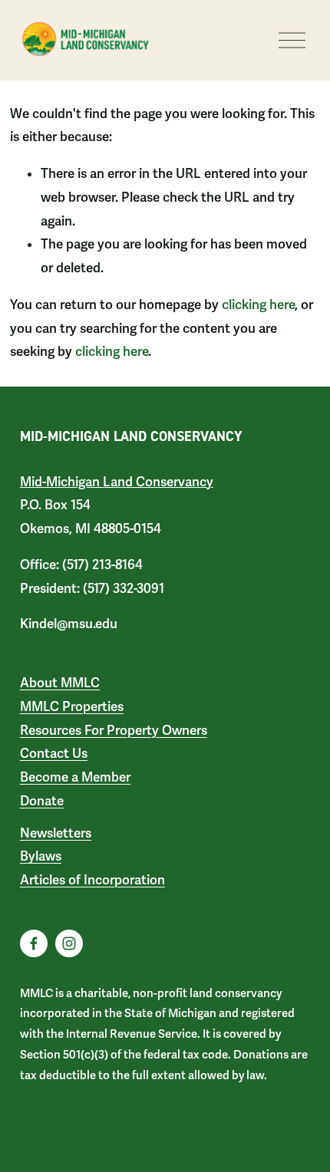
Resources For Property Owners (113, 731)
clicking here (258, 305)
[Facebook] (34, 943)
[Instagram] (69, 943)
